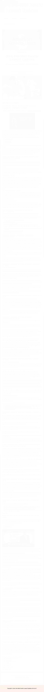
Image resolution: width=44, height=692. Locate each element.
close (1, 0)
